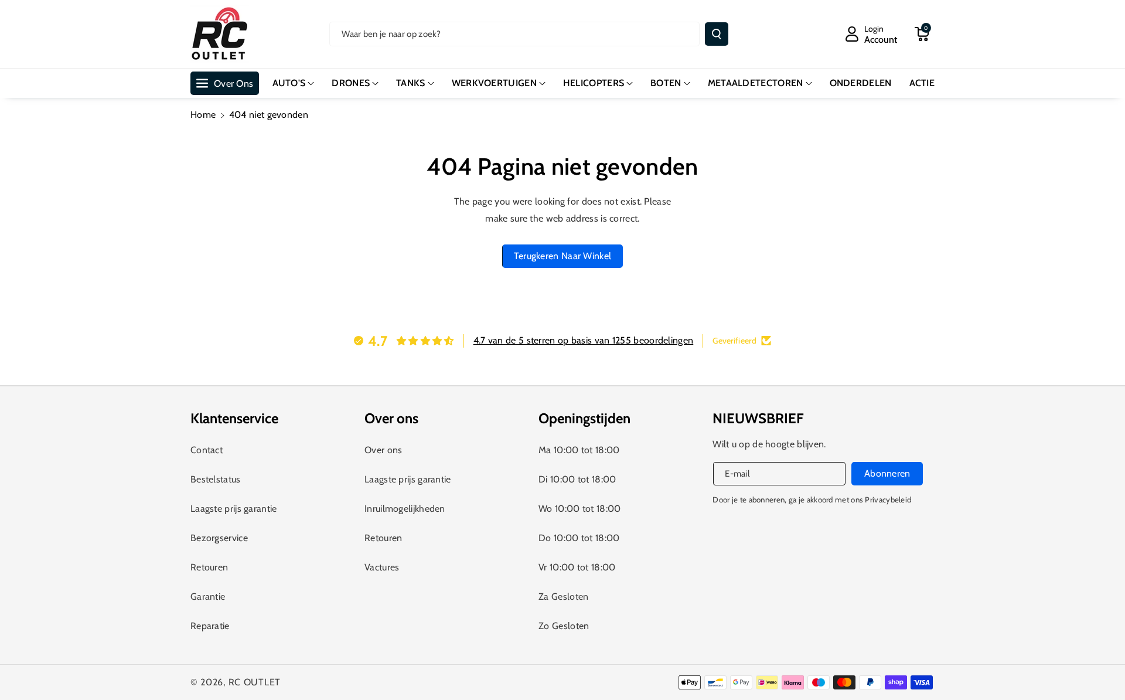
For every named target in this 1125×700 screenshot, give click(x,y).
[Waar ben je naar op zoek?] (716, 34)
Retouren (209, 567)
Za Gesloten (563, 596)
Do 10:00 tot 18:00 (578, 537)
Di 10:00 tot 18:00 (577, 479)
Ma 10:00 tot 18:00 (578, 450)
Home (203, 114)
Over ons (383, 450)
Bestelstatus (215, 479)
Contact (206, 450)
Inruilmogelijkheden (404, 508)
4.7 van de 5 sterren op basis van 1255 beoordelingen (583, 340)
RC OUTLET (255, 682)
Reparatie (210, 625)
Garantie (207, 596)
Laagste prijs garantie (233, 508)
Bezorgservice (219, 537)
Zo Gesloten (563, 625)
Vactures (381, 567)
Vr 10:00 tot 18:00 (576, 567)
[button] (922, 34)
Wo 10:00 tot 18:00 (579, 508)
